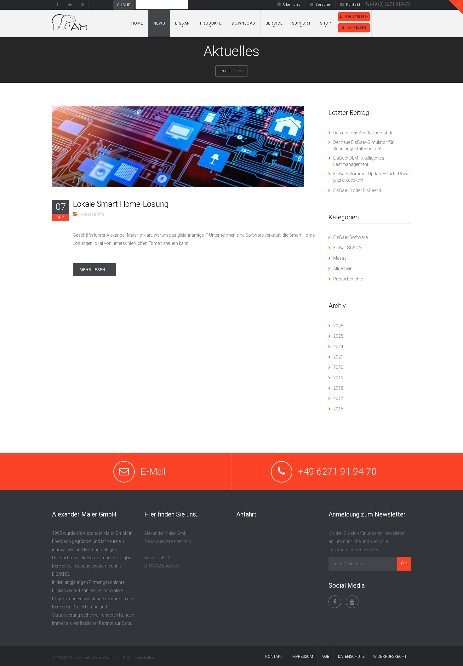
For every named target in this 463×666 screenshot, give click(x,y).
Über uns (291, 5)
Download (243, 23)
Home (137, 23)
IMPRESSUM (302, 656)
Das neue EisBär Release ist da (363, 132)
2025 (338, 336)
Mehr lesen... (94, 270)
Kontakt (353, 5)
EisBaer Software (350, 237)
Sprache (323, 5)
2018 (338, 388)
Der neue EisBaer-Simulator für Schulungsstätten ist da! (363, 145)
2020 (338, 367)
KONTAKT (274, 656)
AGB (325, 656)
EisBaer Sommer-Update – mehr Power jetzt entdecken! (372, 177)
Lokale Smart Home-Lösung (121, 204)
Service (274, 23)
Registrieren (357, 16)
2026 (338, 325)
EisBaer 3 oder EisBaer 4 (357, 190)
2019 (338, 377)
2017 (338, 398)
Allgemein (342, 268)
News (159, 23)
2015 (338, 408)
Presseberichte (92, 214)
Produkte (211, 23)
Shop (325, 23)
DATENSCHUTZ (351, 656)
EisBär (182, 23)
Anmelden (357, 27)
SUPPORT (301, 23)
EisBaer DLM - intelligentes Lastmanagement (358, 161)
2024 (338, 346)
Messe (339, 258)
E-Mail (153, 471)
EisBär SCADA (347, 247)
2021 (338, 356)
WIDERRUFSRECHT (390, 656)
